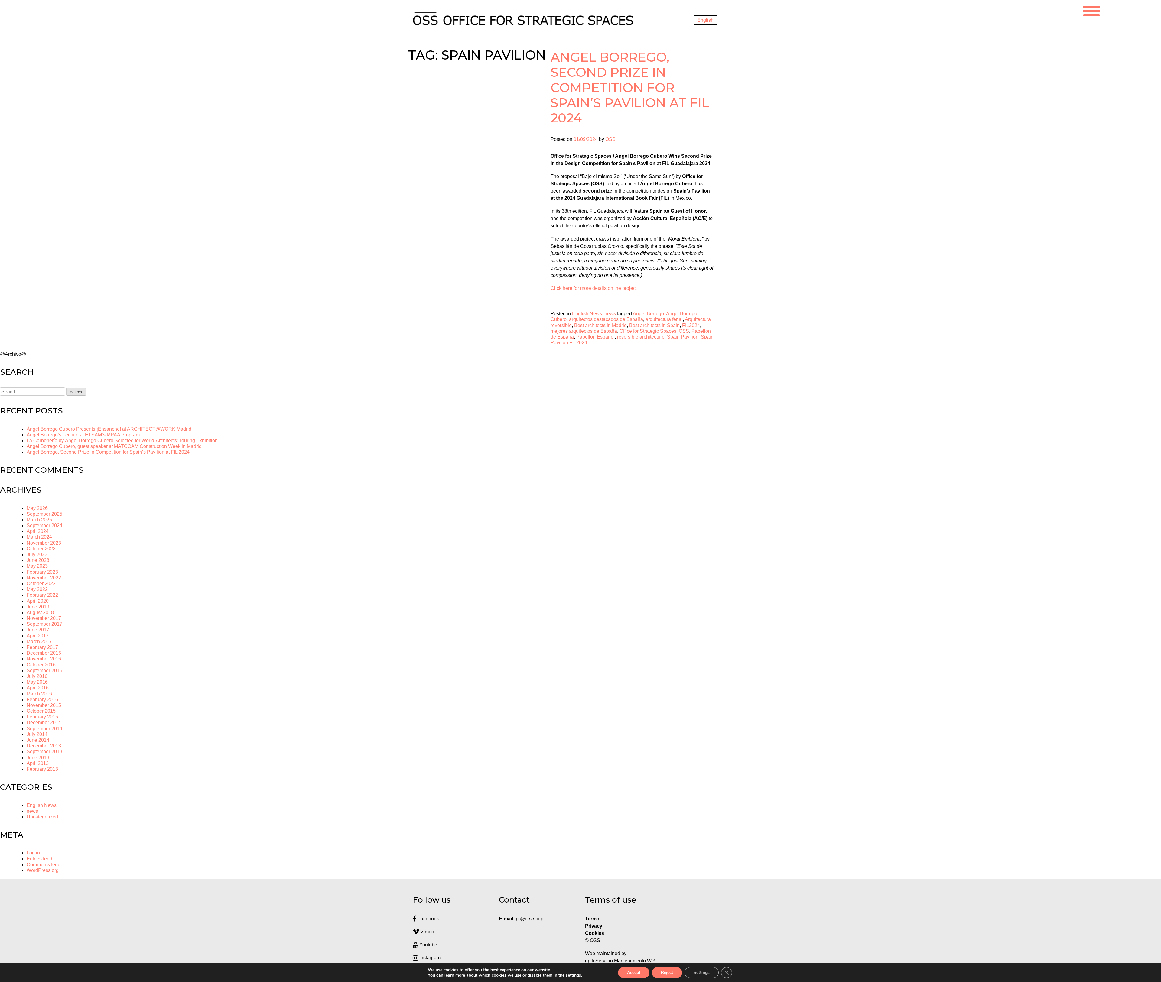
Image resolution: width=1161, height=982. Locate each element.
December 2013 (44, 745)
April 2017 (38, 635)
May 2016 (37, 682)
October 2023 (41, 548)
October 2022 (41, 583)
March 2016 (39, 693)
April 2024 (38, 531)
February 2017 (42, 647)
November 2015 (44, 705)
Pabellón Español (595, 336)
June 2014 (38, 740)
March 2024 (39, 537)
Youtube (427, 944)
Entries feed (39, 858)
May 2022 (37, 589)
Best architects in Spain (654, 325)
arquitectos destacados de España (606, 319)
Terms (592, 918)
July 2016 (37, 676)
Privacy (593, 926)
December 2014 (44, 722)
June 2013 (38, 757)
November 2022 (44, 577)
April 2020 (38, 601)
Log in (33, 852)
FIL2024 (691, 325)
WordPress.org (43, 870)
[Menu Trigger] (1091, 10)
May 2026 (37, 508)
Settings (702, 972)
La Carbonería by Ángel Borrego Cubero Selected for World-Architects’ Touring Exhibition (122, 440)
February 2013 (42, 769)
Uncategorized (42, 816)
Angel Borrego (648, 313)
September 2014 (44, 728)
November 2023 (44, 543)
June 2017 (38, 629)
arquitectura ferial (664, 319)
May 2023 (37, 566)
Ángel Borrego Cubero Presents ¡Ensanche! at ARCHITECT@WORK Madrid (109, 429)
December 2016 (44, 653)
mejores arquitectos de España (584, 331)
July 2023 (37, 554)
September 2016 (44, 670)
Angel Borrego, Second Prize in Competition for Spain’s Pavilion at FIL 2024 (630, 87)
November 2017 (44, 618)
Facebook (427, 918)
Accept (633, 972)
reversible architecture (641, 336)
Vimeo (426, 931)
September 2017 (44, 624)
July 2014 (37, 734)
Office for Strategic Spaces (648, 331)
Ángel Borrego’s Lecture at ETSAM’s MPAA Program (83, 434)
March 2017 (39, 641)
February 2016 (42, 699)
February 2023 (42, 572)
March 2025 (39, 519)
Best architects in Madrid (600, 325)
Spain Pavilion (682, 336)
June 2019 (38, 606)
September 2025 (44, 514)
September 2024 (44, 525)
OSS (610, 139)
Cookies (594, 933)
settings (573, 975)
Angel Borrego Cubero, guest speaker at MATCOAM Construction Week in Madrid (114, 446)
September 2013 (44, 751)
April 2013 (38, 763)
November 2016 (44, 658)
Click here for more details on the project (594, 288)
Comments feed (43, 864)
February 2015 (42, 716)
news (610, 313)
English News (587, 313)
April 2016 (38, 687)
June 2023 (38, 560)
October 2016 (41, 664)
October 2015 (41, 711)
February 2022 (42, 595)
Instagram (429, 957)
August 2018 (40, 612)
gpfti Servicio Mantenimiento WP (620, 960)
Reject (667, 972)
